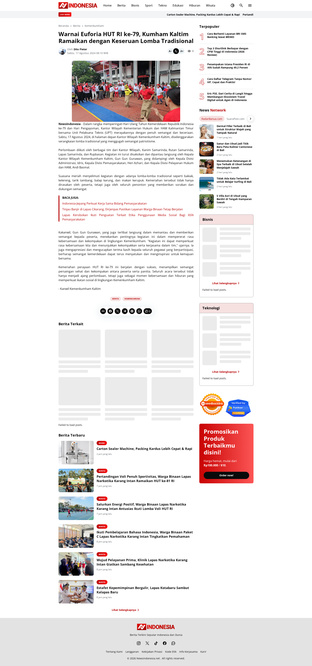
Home (107, 5)
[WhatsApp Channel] (173, 643)
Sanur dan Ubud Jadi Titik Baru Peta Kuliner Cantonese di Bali (234, 147)
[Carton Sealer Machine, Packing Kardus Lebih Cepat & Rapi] (76, 452)
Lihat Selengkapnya (124, 610)
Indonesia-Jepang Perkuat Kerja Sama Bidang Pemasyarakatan (104, 203)
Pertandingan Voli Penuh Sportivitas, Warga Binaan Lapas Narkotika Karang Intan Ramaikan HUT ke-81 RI (144, 478)
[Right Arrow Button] (251, 119)
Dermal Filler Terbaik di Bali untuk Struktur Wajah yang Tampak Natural (234, 129)
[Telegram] (125, 311)
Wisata (210, 5)
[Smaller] (170, 51)
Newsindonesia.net (148, 658)
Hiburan (194, 5)
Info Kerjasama (188, 651)
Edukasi (178, 5)
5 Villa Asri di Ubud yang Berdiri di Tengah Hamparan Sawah (234, 199)
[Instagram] (138, 643)
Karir (203, 651)
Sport (149, 5)
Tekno (162, 5)
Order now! (226, 475)
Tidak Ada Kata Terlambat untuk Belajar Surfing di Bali (234, 180)
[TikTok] (156, 643)
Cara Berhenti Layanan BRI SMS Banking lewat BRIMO (226, 35)
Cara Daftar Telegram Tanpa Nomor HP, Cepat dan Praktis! (229, 80)
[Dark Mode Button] (232, 5)
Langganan (132, 651)
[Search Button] (241, 5)
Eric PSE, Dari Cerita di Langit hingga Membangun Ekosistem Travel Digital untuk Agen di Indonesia (229, 97)
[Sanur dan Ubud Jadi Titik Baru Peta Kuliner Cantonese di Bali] (206, 149)
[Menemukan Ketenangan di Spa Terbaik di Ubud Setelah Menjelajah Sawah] (206, 166)
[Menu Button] (250, 5)
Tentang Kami (114, 651)
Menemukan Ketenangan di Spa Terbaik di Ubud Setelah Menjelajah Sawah (234, 164)
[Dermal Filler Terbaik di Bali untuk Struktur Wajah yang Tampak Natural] (206, 131)
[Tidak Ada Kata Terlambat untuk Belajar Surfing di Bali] (206, 184)
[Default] (176, 51)
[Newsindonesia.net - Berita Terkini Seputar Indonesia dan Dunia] (78, 5)
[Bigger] (182, 51)
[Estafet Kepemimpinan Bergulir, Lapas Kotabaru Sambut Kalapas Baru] (76, 591)
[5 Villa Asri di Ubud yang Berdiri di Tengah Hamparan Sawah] (206, 201)
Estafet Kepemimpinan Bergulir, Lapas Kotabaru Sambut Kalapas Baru (143, 590)
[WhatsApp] (139, 311)
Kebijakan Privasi (152, 651)
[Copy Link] (103, 311)
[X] (117, 311)
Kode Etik (170, 651)
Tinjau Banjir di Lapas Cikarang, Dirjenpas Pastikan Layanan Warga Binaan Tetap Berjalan (122, 209)
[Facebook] (110, 311)
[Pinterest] (132, 311)
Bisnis (135, 5)
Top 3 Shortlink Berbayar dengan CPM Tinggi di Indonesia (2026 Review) (227, 52)
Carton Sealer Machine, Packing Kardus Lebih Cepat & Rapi (191, 14)
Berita (121, 5)
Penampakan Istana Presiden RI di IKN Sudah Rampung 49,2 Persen (228, 66)
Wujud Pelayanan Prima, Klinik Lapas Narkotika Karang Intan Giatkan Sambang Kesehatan (142, 562)
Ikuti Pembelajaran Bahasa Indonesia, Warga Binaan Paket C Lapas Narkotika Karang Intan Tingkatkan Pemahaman (145, 534)
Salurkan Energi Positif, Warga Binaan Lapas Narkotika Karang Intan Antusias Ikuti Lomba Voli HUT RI (141, 506)
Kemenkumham (132, 298)
